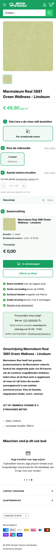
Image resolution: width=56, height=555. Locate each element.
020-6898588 (30, 320)
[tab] (28, 133)
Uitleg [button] (50, 200)
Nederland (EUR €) (13, 516)
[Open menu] (4, 5)
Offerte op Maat (28, 273)
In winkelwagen (31, 263)
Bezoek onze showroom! (20, 305)
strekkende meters (26, 179)
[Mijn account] (44, 4)
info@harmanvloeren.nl (39, 333)
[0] (50, 5)
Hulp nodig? (49, 148)
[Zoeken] (49, 13)
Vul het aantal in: (20, 179)
